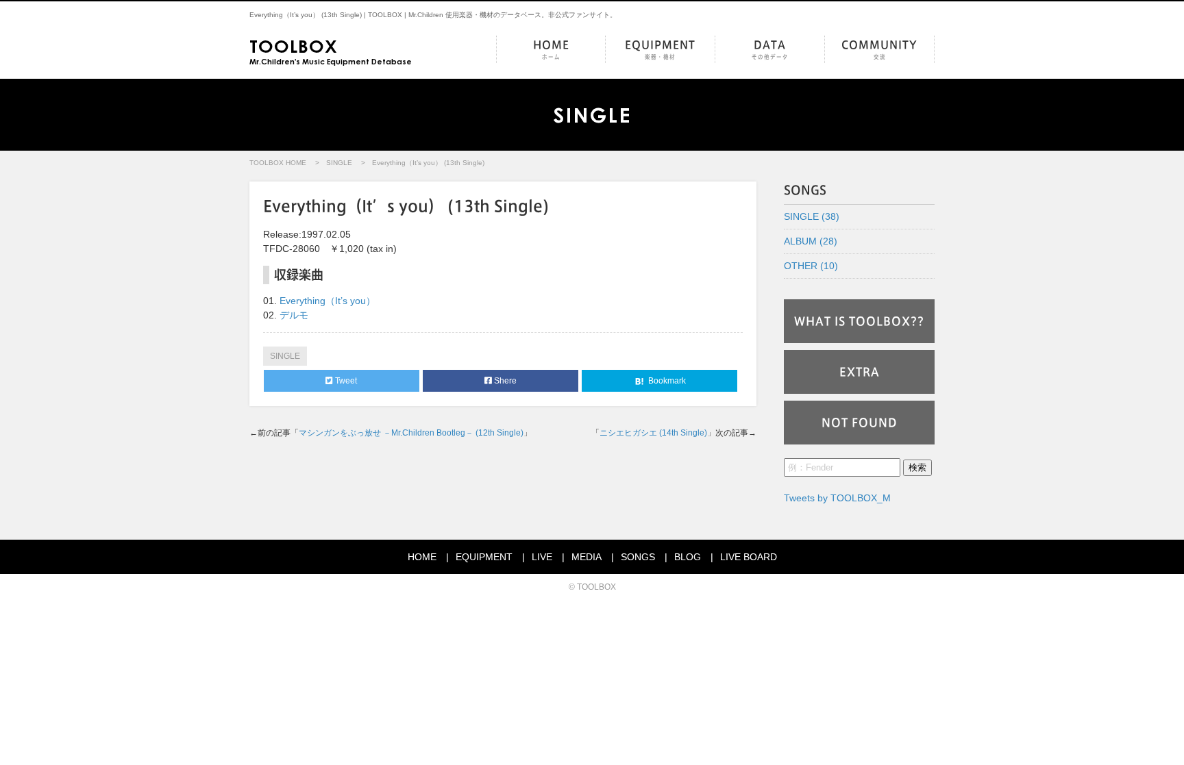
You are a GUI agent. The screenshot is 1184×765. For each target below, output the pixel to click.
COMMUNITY (879, 50)
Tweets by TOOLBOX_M (837, 497)
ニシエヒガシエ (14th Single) (653, 433)
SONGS (638, 556)
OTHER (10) (811, 265)
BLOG (687, 556)
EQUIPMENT (660, 50)
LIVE (542, 556)
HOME (551, 50)
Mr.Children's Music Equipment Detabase (330, 51)
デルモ (294, 315)
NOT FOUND (860, 422)
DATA (770, 50)
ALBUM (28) (810, 241)
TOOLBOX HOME (277, 162)
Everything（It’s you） (327, 300)
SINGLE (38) (811, 216)
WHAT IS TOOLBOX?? (859, 321)
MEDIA (586, 556)
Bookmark (666, 381)
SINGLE (339, 162)
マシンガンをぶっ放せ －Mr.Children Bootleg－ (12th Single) (411, 433)
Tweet (345, 381)
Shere (504, 381)
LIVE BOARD (748, 556)
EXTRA (859, 371)
